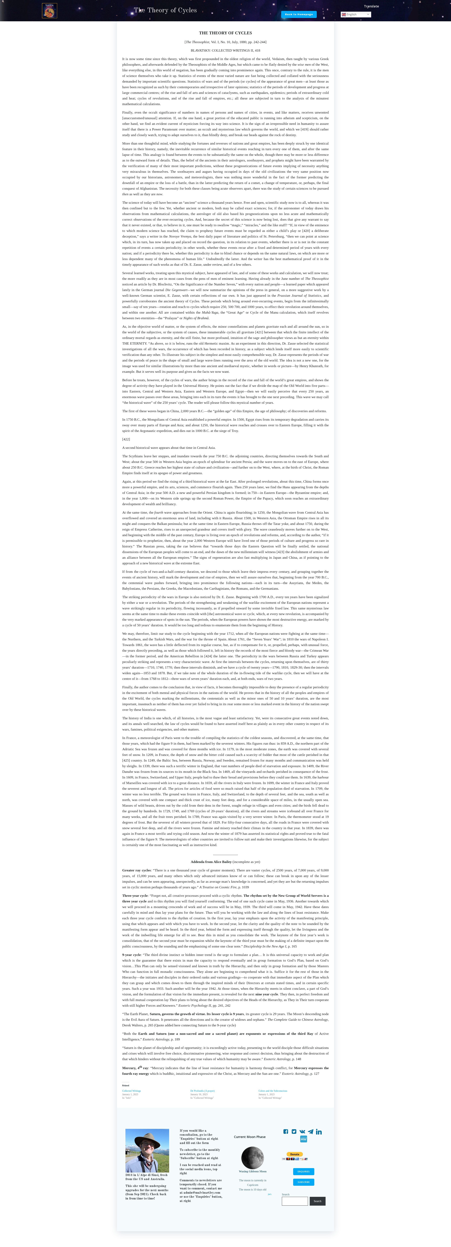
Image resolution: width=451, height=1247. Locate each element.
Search (285, 1194)
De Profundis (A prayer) (202, 1091)
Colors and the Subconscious (273, 1091)
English (351, 14)
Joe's (269, 1194)
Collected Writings (131, 1091)
